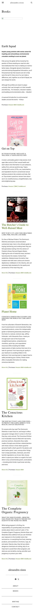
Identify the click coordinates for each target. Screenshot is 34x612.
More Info (5, 273)
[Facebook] (15, 579)
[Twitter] (18, 579)
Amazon (10, 105)
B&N (15, 105)
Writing (15, 602)
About (15, 586)
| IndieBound (21, 186)
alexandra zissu (17, 2)
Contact (15, 607)
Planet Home (9, 311)
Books (15, 591)
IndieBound (20, 105)
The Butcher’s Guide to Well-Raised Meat (15, 226)
